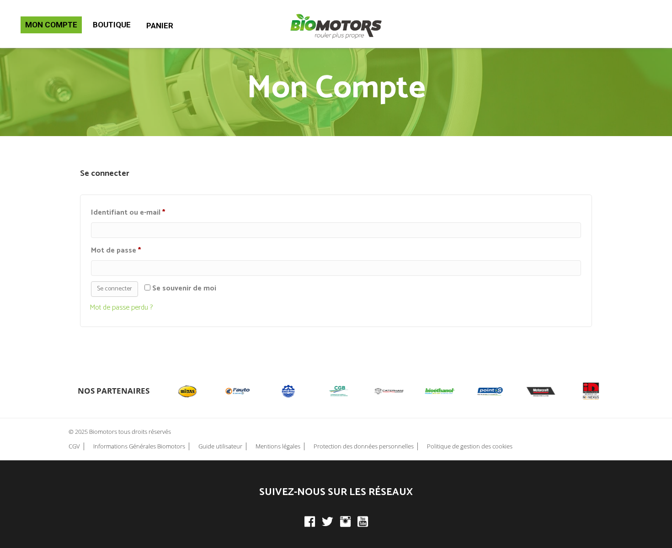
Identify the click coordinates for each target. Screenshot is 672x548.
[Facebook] (309, 521)
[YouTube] (362, 521)
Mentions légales (278, 446)
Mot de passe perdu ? (121, 307)
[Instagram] (345, 521)
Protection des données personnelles (364, 446)
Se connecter (114, 289)
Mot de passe (135, 250)
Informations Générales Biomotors (139, 446)
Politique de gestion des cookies (469, 446)
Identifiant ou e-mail (147, 212)
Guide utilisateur (220, 446)
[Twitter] (327, 521)
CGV (74, 446)
